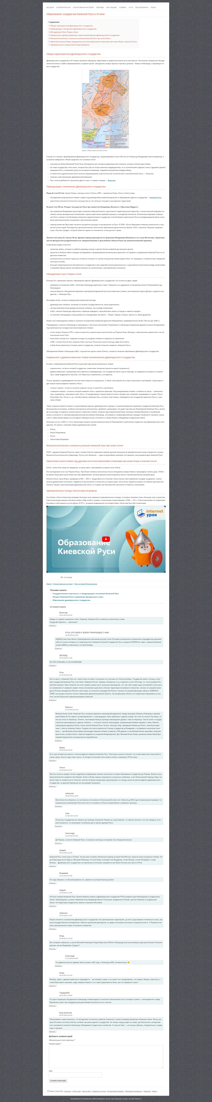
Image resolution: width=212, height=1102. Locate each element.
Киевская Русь (155, 197)
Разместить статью (99, 1091)
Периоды (100, 7)
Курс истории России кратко (86, 584)
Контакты (67, 1091)
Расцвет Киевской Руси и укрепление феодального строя (78, 597)
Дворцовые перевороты (133, 1091)
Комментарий (55, 1044)
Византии (111, 180)
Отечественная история (83, 7)
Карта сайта (86, 1091)
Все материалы (141, 7)
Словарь (122, 7)
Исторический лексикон (115, 1091)
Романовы (147, 1091)
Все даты (50, 7)
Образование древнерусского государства (71, 600)
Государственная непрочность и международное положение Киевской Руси (86, 594)
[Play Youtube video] (106, 539)
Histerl (48, 584)
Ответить (52, 625)
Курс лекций (111, 7)
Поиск (153, 7)
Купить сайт (77, 1091)
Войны (154, 1091)
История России (63, 7)
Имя (50, 1071)
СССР (131, 7)
